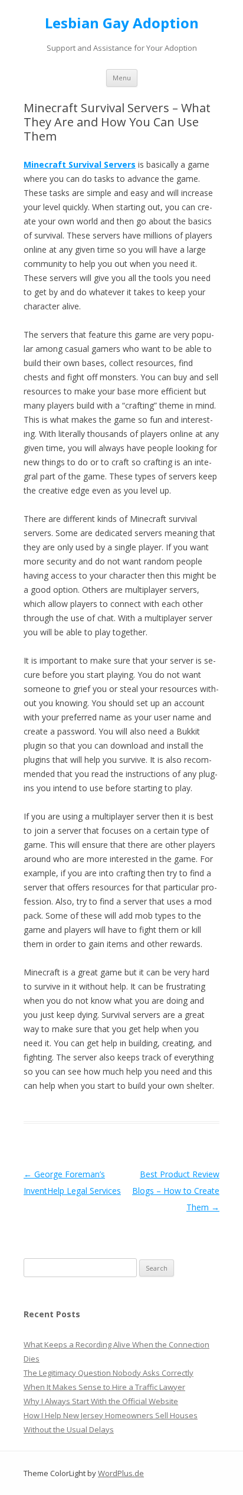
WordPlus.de (121, 1473)
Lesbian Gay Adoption (122, 23)
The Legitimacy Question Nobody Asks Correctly (108, 1372)
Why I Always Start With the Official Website (101, 1401)
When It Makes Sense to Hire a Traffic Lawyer (104, 1387)
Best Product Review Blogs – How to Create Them (175, 1190)
